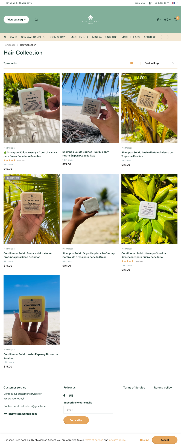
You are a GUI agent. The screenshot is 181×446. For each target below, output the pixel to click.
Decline (144, 440)
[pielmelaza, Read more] (159, 20)
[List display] (136, 63)
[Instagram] (71, 395)
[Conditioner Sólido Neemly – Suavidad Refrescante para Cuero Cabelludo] (149, 209)
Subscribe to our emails (77, 402)
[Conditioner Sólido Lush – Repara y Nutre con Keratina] (32, 310)
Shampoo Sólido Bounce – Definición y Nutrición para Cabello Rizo (85, 153)
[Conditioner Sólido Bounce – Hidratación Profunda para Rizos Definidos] (32, 209)
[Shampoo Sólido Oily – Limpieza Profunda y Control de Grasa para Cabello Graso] (90, 209)
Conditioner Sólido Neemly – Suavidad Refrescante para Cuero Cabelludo (144, 255)
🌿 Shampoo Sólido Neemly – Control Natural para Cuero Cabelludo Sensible (30, 154)
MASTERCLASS (131, 36)
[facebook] (64, 395)
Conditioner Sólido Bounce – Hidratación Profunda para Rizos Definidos (28, 255)
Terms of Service (134, 387)
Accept (164, 439)
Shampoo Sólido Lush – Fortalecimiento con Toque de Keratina (147, 154)
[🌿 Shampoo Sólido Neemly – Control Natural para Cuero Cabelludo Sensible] (32, 108)
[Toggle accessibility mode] (150, 3)
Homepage (10, 44)
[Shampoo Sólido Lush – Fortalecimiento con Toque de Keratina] (149, 108)
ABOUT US (150, 36)
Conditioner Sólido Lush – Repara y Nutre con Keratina (31, 356)
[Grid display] (131, 63)
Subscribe (76, 420)
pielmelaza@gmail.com (22, 413)
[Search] (36, 20)
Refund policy (163, 387)
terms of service (94, 439)
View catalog (15, 19)
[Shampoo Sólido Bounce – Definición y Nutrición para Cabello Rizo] (90, 108)
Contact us (140, 3)
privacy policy (117, 439)
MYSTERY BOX (79, 36)
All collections (10, 37)
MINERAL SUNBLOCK (104, 36)
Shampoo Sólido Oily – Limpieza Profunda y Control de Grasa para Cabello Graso (88, 255)
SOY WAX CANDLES (33, 36)
